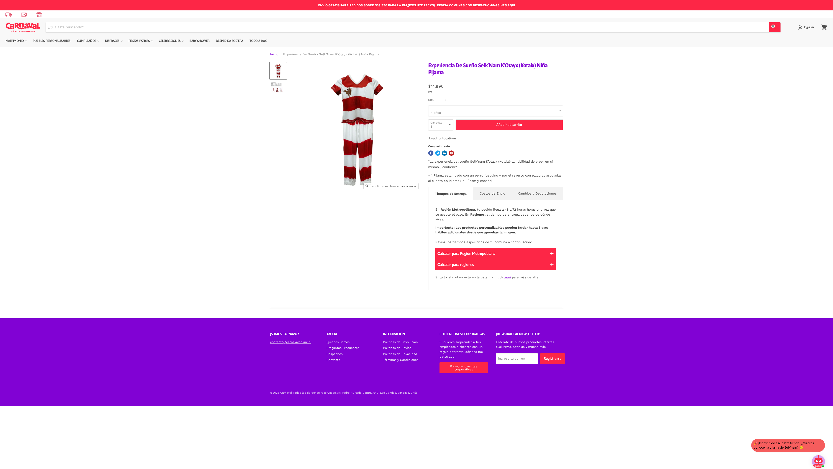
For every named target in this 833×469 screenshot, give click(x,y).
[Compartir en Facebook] (430, 153)
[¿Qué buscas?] (775, 27)
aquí (507, 277)
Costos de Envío (492, 193)
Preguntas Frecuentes (342, 348)
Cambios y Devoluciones (537, 193)
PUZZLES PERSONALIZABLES (52, 41)
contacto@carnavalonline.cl (290, 342)
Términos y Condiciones (400, 360)
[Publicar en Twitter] (437, 153)
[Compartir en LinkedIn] (444, 153)
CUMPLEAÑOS (87, 41)
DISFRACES (112, 41)
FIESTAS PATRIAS (139, 41)
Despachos (334, 354)
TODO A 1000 (258, 41)
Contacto (333, 360)
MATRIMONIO (15, 41)
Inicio (274, 54)
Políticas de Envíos (397, 348)
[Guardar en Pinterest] (451, 153)
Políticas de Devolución (400, 342)
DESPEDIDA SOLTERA (229, 41)
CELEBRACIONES (170, 41)
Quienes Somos (337, 342)
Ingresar (809, 27)
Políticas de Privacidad (400, 354)
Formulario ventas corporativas (463, 368)
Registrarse (552, 358)
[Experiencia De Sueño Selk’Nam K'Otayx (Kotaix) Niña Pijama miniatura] (278, 70)
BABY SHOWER (199, 41)
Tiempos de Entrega (451, 194)
